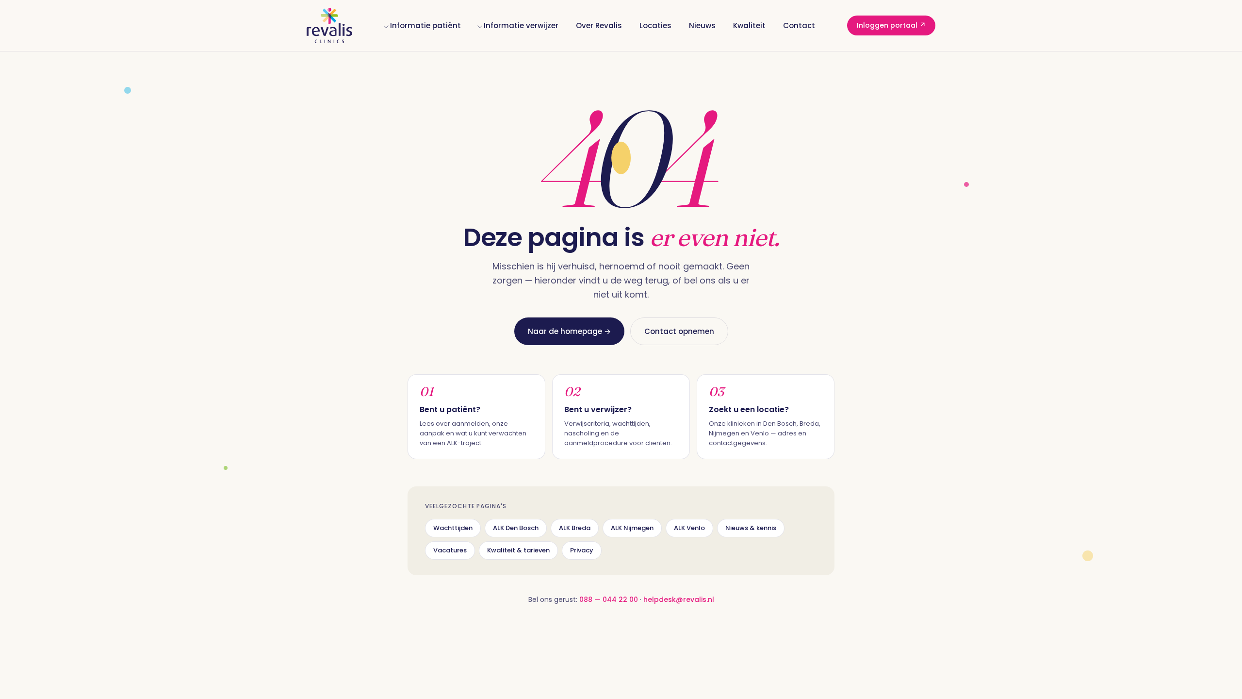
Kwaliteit (749, 25)
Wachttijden (453, 528)
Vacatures (450, 550)
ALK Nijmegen (632, 528)
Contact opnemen (679, 331)
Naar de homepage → (569, 331)
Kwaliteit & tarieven (518, 550)
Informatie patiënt (425, 25)
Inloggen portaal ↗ (891, 25)
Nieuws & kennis (750, 528)
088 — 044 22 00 (608, 599)
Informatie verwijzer (521, 25)
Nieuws (702, 25)
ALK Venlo (689, 528)
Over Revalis (599, 25)
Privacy (581, 550)
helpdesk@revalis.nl (678, 599)
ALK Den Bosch (516, 528)
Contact (799, 25)
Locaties (655, 25)
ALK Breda (574, 528)
